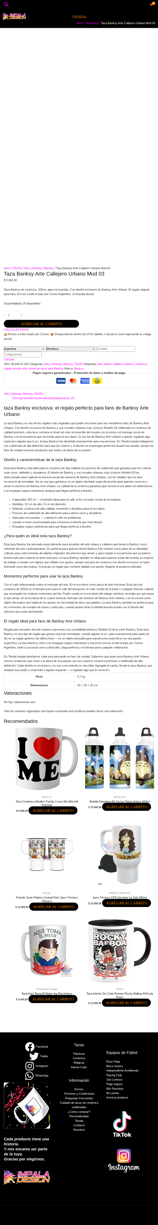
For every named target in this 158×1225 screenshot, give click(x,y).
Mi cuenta (112, 1093)
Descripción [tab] (19, 398)
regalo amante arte (15, 368)
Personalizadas (79, 1116)
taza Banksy (56, 368)
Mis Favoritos (115, 1088)
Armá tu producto (117, 1097)
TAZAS (17, 268)
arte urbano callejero (110, 364)
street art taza (37, 368)
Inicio (7, 268)
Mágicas (79, 1062)
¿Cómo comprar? (79, 1111)
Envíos (79, 1089)
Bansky (49, 268)
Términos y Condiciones (79, 1093)
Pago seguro (114, 1084)
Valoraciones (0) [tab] (64, 398)
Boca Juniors (114, 1066)
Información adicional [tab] (40, 398)
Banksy (79, 368)
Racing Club (114, 1075)
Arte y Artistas (33, 268)
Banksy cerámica (135, 364)
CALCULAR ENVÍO (16, 329)
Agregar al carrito (41, 324)
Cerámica (79, 1058)
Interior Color (79, 1067)
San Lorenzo (114, 1079)
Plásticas (79, 1053)
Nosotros (79, 1129)
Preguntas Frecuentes (79, 1098)
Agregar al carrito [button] (53, 810)
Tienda (79, 1120)
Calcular (9, 359)
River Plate (113, 1061)
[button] (6, 4)
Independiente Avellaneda (122, 1070)
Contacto (79, 1125)
